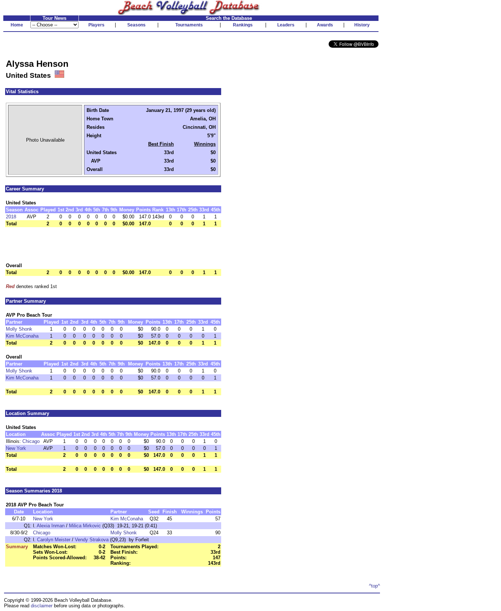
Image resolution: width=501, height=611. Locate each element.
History (362, 25)
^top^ (374, 586)
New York (16, 448)
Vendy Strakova (92, 539)
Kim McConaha (22, 336)
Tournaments (189, 25)
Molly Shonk (19, 329)
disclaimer (41, 605)
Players (96, 25)
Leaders (286, 25)
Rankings (243, 25)
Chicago (31, 441)
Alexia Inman (51, 525)
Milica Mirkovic (85, 525)
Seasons (136, 25)
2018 (11, 216)
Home (17, 25)
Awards (325, 25)
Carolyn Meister (53, 539)
